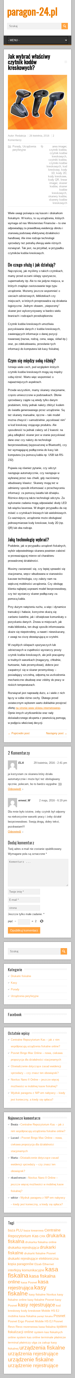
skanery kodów (57, 196)
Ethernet (48, 1264)
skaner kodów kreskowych (59, 190)
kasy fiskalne (27, 1290)
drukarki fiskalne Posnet (40, 1253)
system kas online (28, 1337)
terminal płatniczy (19, 1342)
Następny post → (56, 733)
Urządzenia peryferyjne (24, 148)
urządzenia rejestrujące (33, 1353)
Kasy (14, 982)
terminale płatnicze (53, 1337)
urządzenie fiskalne (31, 1359)
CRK (42, 1236)
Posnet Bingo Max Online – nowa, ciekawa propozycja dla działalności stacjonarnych (36, 1144)
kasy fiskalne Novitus (42, 1294)
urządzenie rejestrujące (33, 1365)
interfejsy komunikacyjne (26, 1270)
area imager (59, 146)
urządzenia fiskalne (42, 1348)
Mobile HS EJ (50, 1310)
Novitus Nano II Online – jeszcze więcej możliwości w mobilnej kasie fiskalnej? (37, 1184)
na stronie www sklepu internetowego (38, 707)
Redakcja (20, 135)
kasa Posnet (29, 1282)
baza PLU (15, 1230)
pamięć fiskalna (45, 1316)
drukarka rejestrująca (23, 1247)
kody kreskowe (57, 176)
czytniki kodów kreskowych (57, 165)
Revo (19, 1326)
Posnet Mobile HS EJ (39, 1321)
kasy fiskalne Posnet (41, 1299)
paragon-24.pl (32, 11)
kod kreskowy (57, 168)
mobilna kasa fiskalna (22, 1316)
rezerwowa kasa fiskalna (39, 1326)
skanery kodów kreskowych (58, 201)
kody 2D (61, 173)
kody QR (53, 179)
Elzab (38, 1264)
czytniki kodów (57, 159)
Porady (16, 146)
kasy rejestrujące (36, 1305)
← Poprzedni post (19, 733)
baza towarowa (34, 1230)
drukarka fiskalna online (40, 1242)
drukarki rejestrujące (23, 1258)
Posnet (59, 1316)
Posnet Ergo (16, 1321)
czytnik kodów (57, 149)
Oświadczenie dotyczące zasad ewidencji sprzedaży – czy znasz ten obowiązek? (35, 1164)
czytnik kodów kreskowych (58, 155)
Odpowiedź (14, 789)
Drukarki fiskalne (21, 976)
